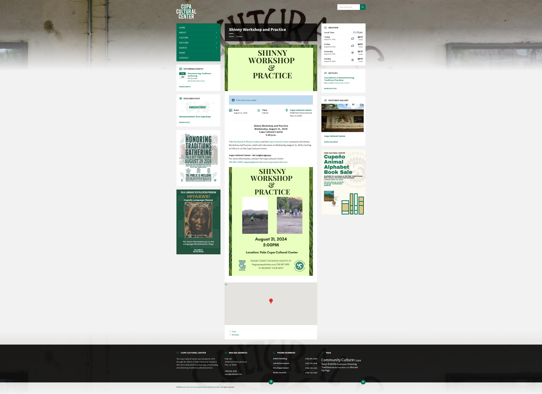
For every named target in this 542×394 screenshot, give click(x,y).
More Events (185, 87)
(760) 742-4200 (311, 372)
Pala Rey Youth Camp (197, 81)
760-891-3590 (235, 162)
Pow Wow (341, 367)
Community (339, 83)
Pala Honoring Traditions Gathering (199, 74)
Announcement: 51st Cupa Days (195, 116)
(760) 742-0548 (311, 363)
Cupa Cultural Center (301, 110)
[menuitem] (198, 27)
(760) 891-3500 (311, 358)
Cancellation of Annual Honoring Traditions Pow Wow (339, 78)
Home (231, 36)
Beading (235, 334)
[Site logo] (186, 17)
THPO (348, 368)
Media (334, 367)
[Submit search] (363, 7)
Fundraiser (342, 364)
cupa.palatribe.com (278, 162)
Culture (346, 83)
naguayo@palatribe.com (255, 162)
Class (234, 331)
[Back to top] (363, 382)
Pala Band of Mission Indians (247, 141)
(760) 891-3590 (231, 371)
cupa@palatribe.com (233, 374)
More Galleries (331, 142)
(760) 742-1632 (311, 368)
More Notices (330, 88)
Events (239, 36)
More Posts (184, 122)
